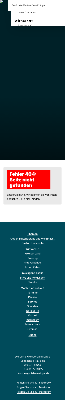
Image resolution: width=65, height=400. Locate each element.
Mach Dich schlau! (32, 288)
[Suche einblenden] (50, 5)
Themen (32, 234)
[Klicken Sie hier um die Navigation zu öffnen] (60, 5)
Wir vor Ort (23, 21)
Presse (32, 297)
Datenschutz (32, 324)
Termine (32, 292)
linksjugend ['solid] (32, 273)
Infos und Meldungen (32, 277)
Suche (33, 335)
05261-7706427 (33, 369)
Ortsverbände (32, 262)
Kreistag (33, 258)
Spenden (32, 306)
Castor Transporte (27, 12)
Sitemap (32, 329)
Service (32, 301)
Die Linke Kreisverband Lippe (28, 5)
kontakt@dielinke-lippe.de (33, 373)
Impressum (32, 319)
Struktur (32, 282)
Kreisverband (25, 25)
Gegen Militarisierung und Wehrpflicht (32, 238)
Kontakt (32, 315)
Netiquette (32, 310)
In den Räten (32, 267)
